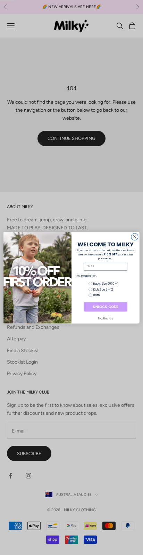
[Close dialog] (134, 236)
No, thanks (105, 318)
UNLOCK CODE (105, 306)
